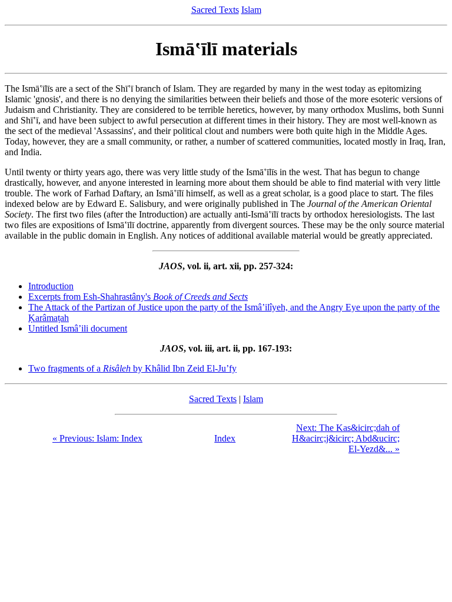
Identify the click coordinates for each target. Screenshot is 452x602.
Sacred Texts (215, 10)
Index (224, 438)
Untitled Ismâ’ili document (77, 328)
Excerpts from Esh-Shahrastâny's (138, 297)
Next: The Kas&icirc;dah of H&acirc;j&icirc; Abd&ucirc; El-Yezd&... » (346, 438)
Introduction (51, 286)
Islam (251, 10)
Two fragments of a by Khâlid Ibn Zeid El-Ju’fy (132, 368)
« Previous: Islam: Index (97, 438)
